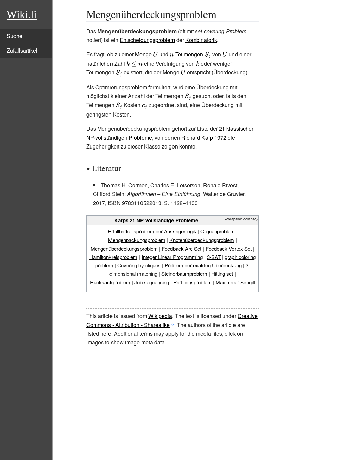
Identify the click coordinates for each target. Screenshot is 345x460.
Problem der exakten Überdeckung (203, 265)
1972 (220, 137)
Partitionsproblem (192, 282)
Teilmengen (189, 54)
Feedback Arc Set (181, 248)
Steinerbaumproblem (184, 273)
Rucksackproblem (110, 282)
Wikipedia (160, 316)
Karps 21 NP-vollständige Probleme (156, 220)
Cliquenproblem (217, 231)
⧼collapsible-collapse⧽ (241, 219)
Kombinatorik (201, 40)
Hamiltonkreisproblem (113, 256)
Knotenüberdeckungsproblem (201, 239)
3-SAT (214, 256)
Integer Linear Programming (172, 256)
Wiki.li (22, 14)
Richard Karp (197, 137)
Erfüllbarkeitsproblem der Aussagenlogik (152, 231)
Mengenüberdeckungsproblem (124, 248)
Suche (14, 36)
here (105, 333)
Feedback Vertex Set (229, 248)
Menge (143, 54)
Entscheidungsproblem (147, 40)
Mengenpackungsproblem (136, 239)
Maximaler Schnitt (235, 282)
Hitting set (222, 273)
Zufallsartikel (22, 50)
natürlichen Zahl (105, 63)
